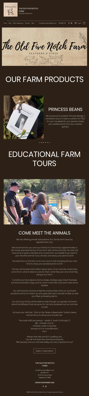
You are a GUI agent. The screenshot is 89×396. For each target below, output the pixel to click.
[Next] (81, 117)
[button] (84, 23)
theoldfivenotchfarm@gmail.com (48, 23)
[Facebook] (69, 23)
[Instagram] (71, 23)
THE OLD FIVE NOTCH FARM (44, 364)
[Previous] (7, 117)
